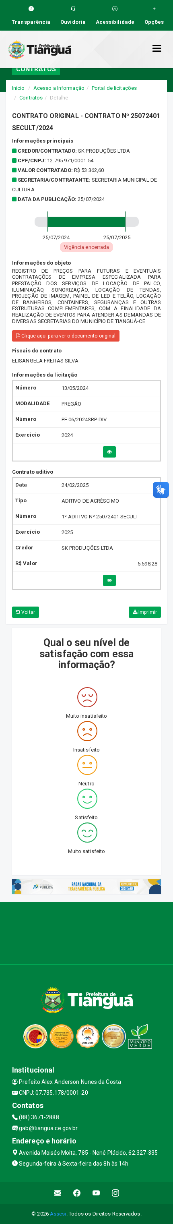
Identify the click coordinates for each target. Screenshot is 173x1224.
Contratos (31, 98)
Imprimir (147, 612)
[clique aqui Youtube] (96, 1193)
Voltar (27, 612)
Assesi (58, 1214)
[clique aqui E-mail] (58, 1193)
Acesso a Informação (58, 88)
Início (18, 88)
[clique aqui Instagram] (116, 1193)
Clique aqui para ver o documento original (67, 336)
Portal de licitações (114, 88)
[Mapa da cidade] (86, 932)
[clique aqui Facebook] (77, 1193)
